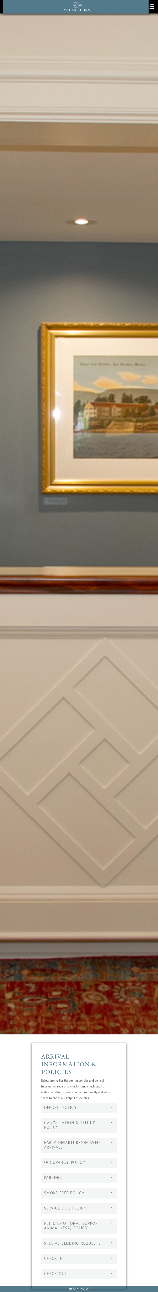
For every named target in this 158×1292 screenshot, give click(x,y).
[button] (79, 1108)
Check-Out (55, 1274)
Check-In (53, 1259)
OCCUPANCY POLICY (65, 1163)
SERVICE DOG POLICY (65, 1208)
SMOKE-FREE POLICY (64, 1193)
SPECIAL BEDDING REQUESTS (72, 1244)
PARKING (52, 1178)
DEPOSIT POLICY (60, 1108)
